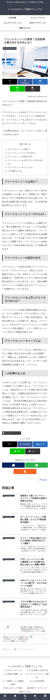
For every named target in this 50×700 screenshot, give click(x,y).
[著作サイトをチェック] (13, 465)
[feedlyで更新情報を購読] (36, 465)
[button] (32, 89)
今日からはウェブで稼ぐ (13, 688)
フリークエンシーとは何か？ (19, 149)
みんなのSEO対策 (37, 681)
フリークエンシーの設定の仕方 (19, 156)
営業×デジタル (25, 692)
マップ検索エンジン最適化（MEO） (13, 682)
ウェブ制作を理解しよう (13, 674)
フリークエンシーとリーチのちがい (21, 153)
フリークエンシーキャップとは (19, 167)
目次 (21, 144)
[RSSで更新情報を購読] (25, 471)
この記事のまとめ (14, 171)
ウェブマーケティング (12, 433)
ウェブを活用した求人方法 (37, 670)
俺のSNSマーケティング (37, 688)
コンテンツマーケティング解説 (37, 675)
